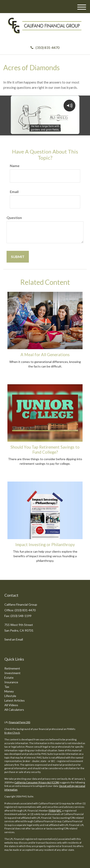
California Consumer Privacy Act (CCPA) (36, 782)
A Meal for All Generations (45, 354)
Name (14, 166)
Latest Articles (14, 700)
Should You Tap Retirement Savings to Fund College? (45, 449)
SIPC (58, 810)
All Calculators (14, 709)
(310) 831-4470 (47, 47)
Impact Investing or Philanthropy (45, 544)
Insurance (11, 682)
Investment (12, 673)
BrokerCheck (12, 732)
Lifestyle (10, 696)
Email (14, 192)
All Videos (11, 705)
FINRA (52, 810)
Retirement (12, 668)
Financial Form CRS (19, 722)
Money (9, 691)
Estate (9, 677)
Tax (6, 687)
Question (14, 217)
